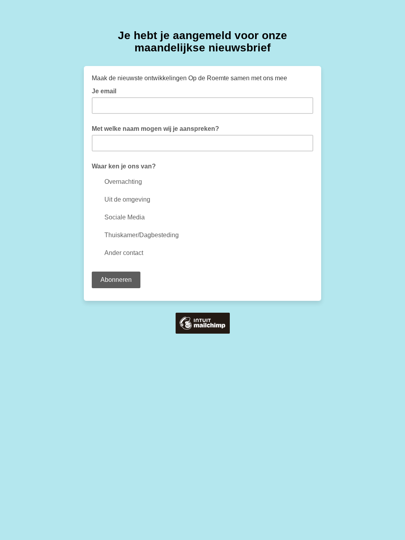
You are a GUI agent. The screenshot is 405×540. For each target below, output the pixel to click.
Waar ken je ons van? (124, 166)
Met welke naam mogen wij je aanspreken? (155, 128)
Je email (106, 90)
